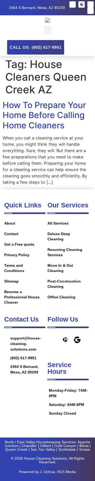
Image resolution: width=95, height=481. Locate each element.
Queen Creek (16, 449)
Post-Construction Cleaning (64, 284)
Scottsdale (67, 449)
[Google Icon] (77, 340)
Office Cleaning (61, 297)
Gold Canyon (65, 446)
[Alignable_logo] (81, 4)
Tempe (84, 449)
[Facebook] (72, 4)
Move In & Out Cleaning (60, 268)
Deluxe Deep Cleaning (59, 236)
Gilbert (45, 446)
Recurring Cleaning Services (65, 252)
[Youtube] (90, 11)
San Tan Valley (43, 449)
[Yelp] (90, 4)
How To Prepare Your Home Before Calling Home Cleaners (44, 115)
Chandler (29, 446)
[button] (47, 30)
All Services (58, 223)
